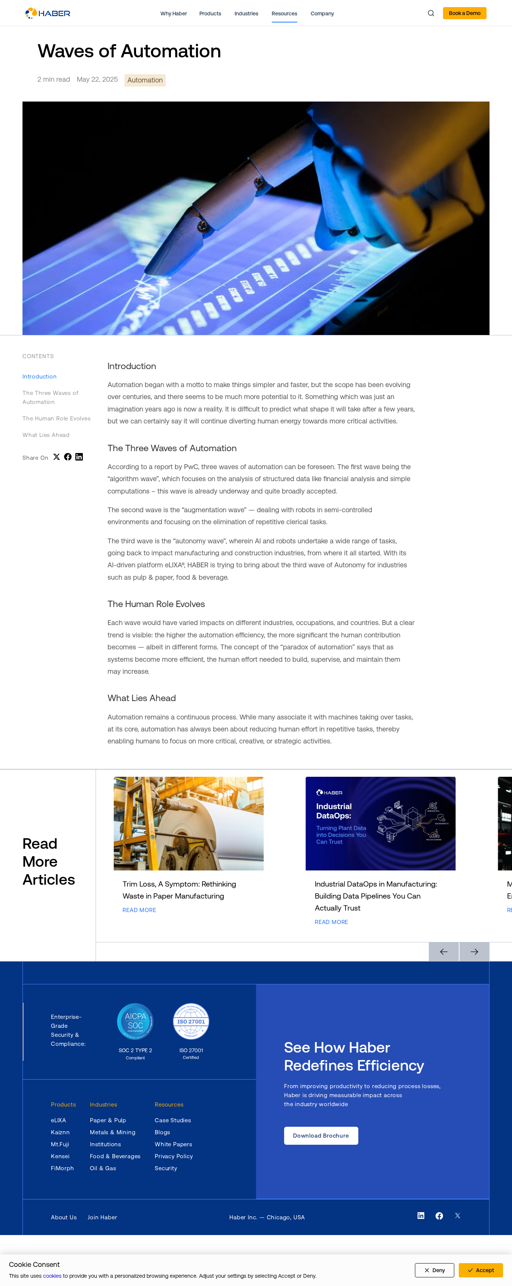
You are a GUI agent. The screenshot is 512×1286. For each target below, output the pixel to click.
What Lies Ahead (46, 435)
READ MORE (139, 910)
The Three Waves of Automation (50, 397)
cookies (52, 1276)
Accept (485, 1270)
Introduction (39, 376)
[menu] (247, 13)
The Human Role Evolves (56, 418)
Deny (439, 1270)
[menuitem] (173, 13)
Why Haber (173, 13)
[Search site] (431, 13)
